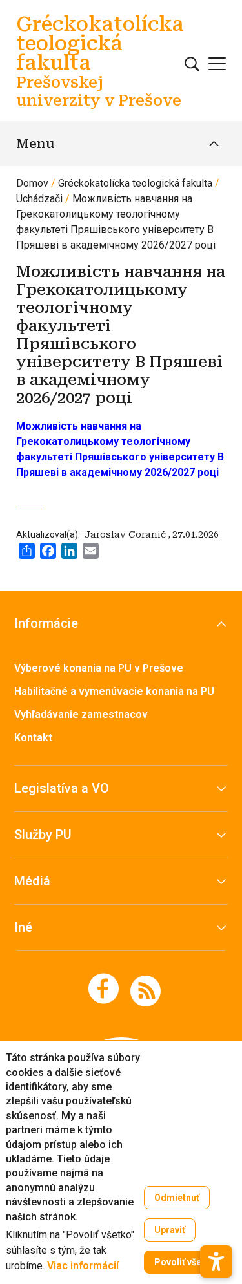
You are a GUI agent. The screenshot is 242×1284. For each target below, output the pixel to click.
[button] (216, 1261)
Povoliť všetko (185, 1262)
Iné (23, 927)
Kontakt (33, 738)
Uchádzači (39, 199)
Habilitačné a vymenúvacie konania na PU (114, 691)
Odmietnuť (176, 1198)
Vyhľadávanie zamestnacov (81, 714)
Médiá (32, 881)
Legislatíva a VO (61, 788)
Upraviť (169, 1230)
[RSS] (145, 990)
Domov (32, 183)
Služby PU (43, 834)
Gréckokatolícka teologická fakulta (135, 183)
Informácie (46, 623)
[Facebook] (103, 988)
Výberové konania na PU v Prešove (98, 668)
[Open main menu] (217, 63)
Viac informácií (83, 1266)
